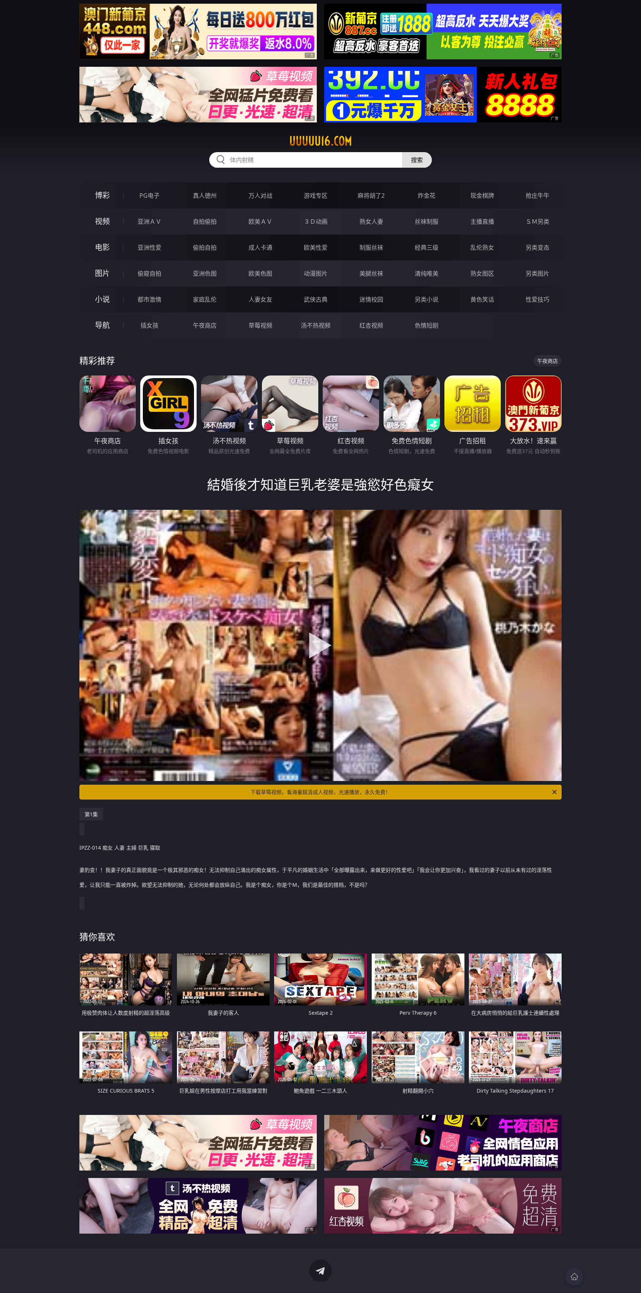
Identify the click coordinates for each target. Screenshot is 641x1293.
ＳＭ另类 (537, 221)
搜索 (417, 160)
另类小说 (426, 299)
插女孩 (149, 325)
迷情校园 (371, 299)
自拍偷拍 (205, 221)
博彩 (102, 195)
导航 (102, 325)
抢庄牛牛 (537, 195)
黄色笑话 (482, 299)
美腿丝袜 (371, 273)
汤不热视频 (316, 325)
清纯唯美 (426, 273)
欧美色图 (260, 273)
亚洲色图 (205, 273)
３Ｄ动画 (316, 221)
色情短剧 (426, 325)
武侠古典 (316, 299)
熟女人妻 (371, 221)
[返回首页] (574, 1277)
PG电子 (149, 195)
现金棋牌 (482, 195)
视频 (102, 221)
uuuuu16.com (320, 141)
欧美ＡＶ (260, 221)
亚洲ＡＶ (149, 221)
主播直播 (482, 221)
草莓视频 (260, 325)
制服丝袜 (371, 247)
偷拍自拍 (205, 247)
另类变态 (537, 247)
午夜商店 (205, 325)
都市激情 (149, 299)
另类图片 (537, 273)
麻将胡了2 (371, 195)
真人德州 (205, 195)
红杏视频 (371, 325)
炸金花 (426, 195)
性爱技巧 (537, 299)
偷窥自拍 (149, 273)
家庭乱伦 (205, 299)
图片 (102, 273)
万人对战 (260, 195)
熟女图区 (482, 273)
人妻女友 (260, 299)
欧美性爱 (316, 247)
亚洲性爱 (149, 247)
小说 (102, 299)
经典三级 (426, 247)
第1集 (91, 814)
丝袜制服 (426, 221)
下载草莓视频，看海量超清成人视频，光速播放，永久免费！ (320, 791)
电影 (102, 247)
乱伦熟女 (482, 247)
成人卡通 (260, 247)
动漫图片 (316, 273)
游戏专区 (316, 195)
